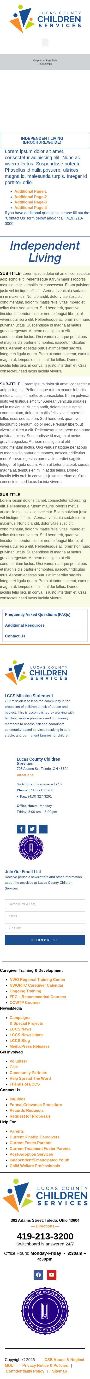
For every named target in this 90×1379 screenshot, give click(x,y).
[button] (45, 42)
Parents (17, 1131)
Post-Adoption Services (31, 1154)
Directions (25, 775)
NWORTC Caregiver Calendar (36, 985)
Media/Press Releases (30, 1046)
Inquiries (17, 1099)
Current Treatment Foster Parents (40, 1149)
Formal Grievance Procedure (36, 1105)
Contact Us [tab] (15, 636)
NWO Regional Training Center (37, 980)
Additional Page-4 (30, 208)
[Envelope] (43, 829)
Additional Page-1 (30, 191)
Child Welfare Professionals (35, 1166)
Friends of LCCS (25, 1084)
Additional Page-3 (30, 202)
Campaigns (20, 1018)
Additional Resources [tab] (25, 625)
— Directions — (45, 1226)
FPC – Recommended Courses (38, 997)
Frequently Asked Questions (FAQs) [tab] (37, 615)
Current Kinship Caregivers (35, 1137)
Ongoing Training (25, 991)
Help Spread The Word (30, 1078)
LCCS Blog (20, 1041)
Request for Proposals (30, 1116)
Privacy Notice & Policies (45, 1365)
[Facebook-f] (21, 829)
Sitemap (59, 1371)
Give (14, 1067)
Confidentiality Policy (25, 1371)
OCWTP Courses (25, 1003)
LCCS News (20, 1029)
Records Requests (27, 1111)
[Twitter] (32, 829)
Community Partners (28, 1073)
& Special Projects (26, 1023)
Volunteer (18, 1061)
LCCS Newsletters (26, 1035)
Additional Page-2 (30, 197)
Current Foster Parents (30, 1143)
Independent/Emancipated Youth (39, 1160)
